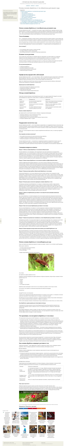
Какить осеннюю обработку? (27, 16)
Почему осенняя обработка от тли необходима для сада (31, 20)
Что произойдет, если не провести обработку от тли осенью (32, 22)
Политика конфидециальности (26, 443)
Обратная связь (43, 442)
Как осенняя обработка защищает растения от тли (30, 23)
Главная (28, 5)
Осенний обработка (30, 404)
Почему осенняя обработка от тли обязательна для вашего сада (33, 11)
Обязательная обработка (36, 404)
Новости (33, 5)
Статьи (37, 5)
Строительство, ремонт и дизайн (33, 2)
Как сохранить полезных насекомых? (29, 17)
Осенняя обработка (24, 404)
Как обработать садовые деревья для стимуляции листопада (33, 21)
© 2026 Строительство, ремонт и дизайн (9, 442)
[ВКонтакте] (23, 408)
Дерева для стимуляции (55, 404)
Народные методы (48, 404)
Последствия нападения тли (27, 13)
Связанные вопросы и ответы (26, 18)
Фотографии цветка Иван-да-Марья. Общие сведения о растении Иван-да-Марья (10, 13)
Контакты (23, 442)
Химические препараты (43, 404)
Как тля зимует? (25, 12)
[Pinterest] (32, 408)
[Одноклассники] (41, 408)
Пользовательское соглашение (29, 442)
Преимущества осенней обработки (28, 15)
